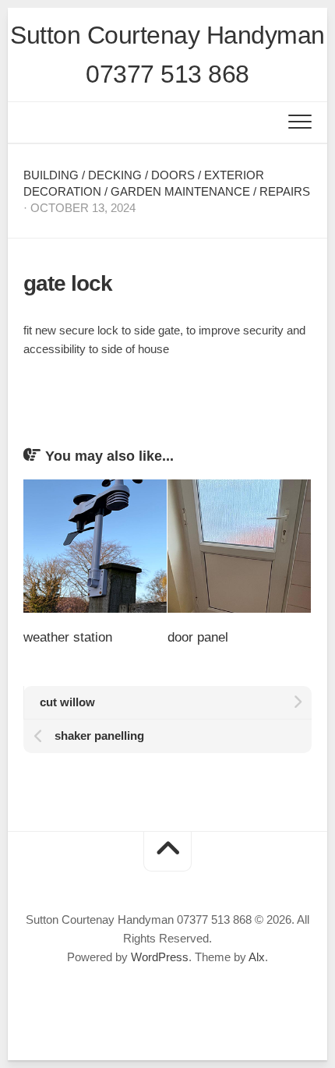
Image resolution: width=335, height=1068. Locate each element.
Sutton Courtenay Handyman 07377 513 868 (167, 54)
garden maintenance (180, 191)
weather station (67, 637)
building (51, 175)
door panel (198, 637)
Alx (257, 957)
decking (115, 175)
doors (173, 175)
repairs (284, 191)
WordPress (160, 957)
